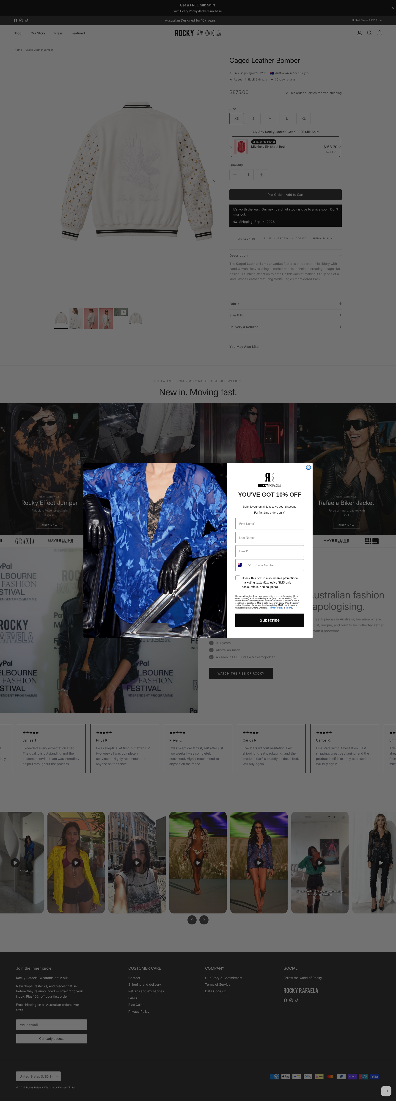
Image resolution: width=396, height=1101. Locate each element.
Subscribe (270, 620)
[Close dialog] (308, 467)
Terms (289, 607)
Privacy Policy (276, 607)
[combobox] (244, 565)
